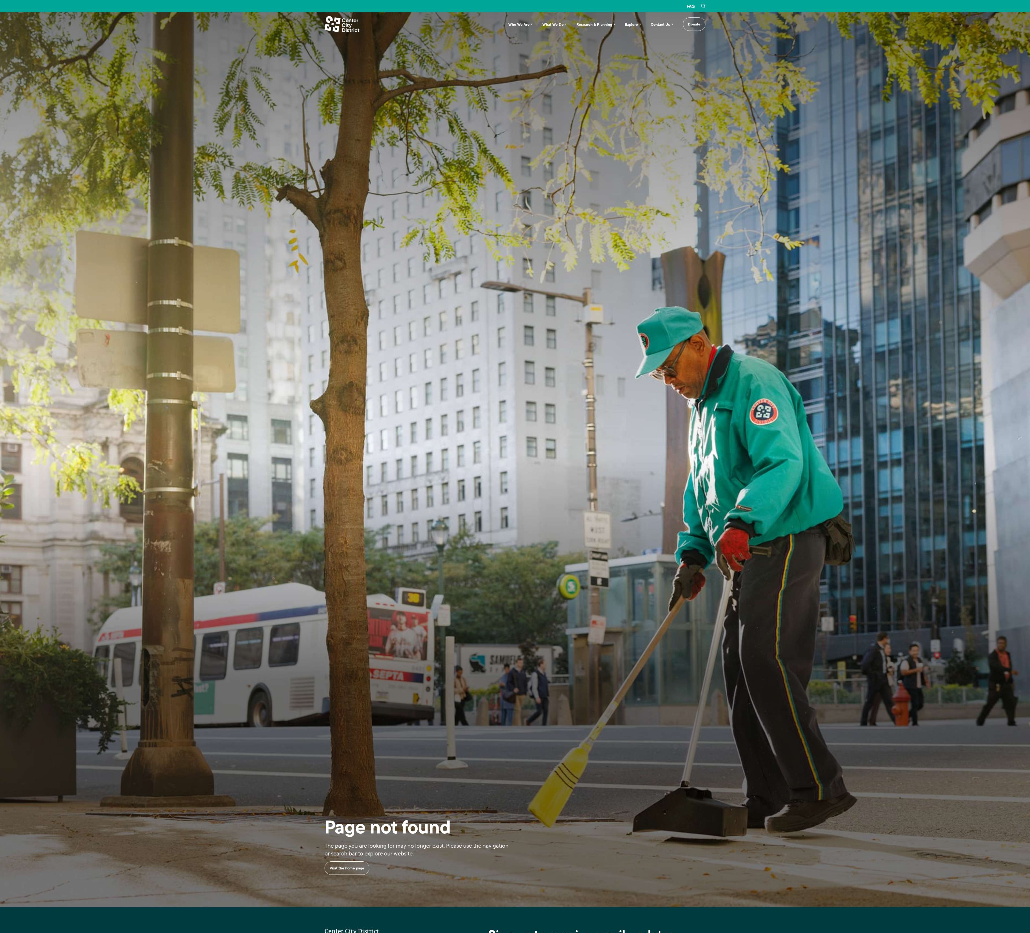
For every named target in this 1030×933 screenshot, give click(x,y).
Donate (694, 24)
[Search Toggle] (703, 6)
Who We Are (518, 24)
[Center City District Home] (342, 24)
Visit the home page (347, 894)
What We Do (553, 24)
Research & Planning (594, 24)
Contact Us (660, 24)
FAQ (691, 6)
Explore (631, 24)
